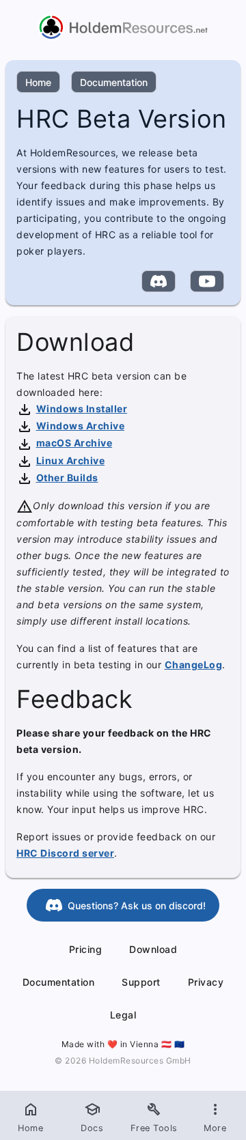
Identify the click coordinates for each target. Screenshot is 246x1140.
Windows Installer (82, 408)
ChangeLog (194, 664)
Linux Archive (70, 460)
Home (38, 82)
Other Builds (67, 477)
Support (141, 982)
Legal (123, 1015)
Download (153, 949)
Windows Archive (80, 425)
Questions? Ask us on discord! (137, 905)
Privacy (206, 982)
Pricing (85, 949)
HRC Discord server (65, 853)
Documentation (114, 82)
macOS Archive (74, 442)
